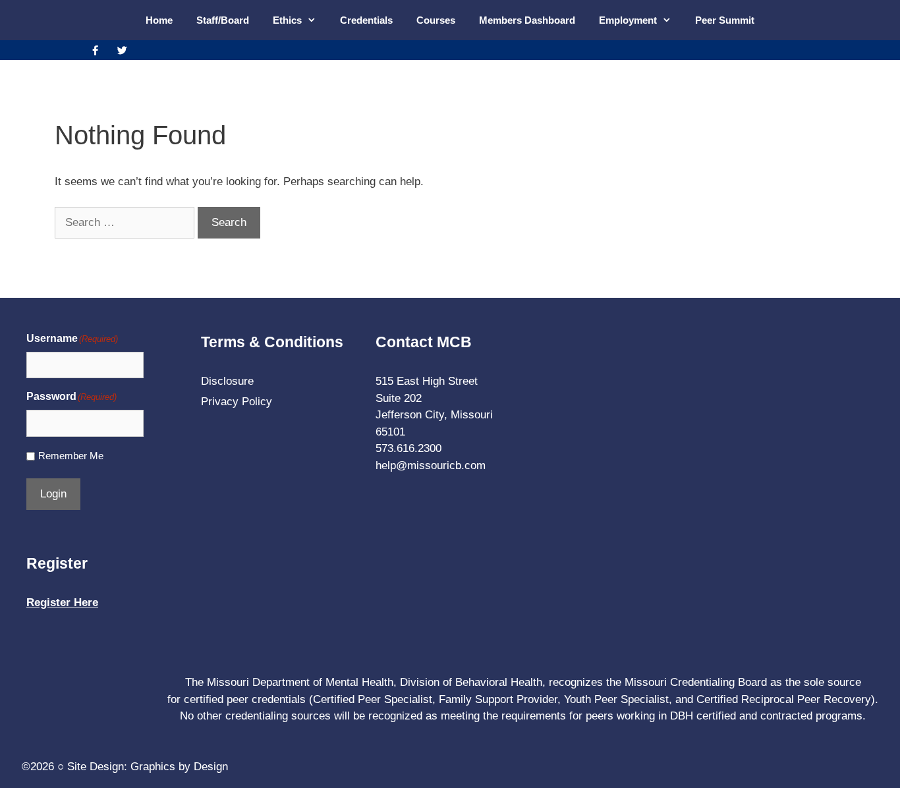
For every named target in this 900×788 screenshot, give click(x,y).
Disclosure (227, 381)
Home (159, 20)
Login (53, 494)
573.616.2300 (408, 448)
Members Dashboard (527, 20)
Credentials (366, 20)
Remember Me (70, 455)
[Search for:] (126, 222)
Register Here (62, 602)
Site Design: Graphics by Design (147, 766)
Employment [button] (628, 20)
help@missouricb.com (431, 465)
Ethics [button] (287, 20)
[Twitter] (122, 50)
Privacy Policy (236, 401)
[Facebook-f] (95, 50)
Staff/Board (222, 20)
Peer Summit (724, 20)
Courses (435, 20)
